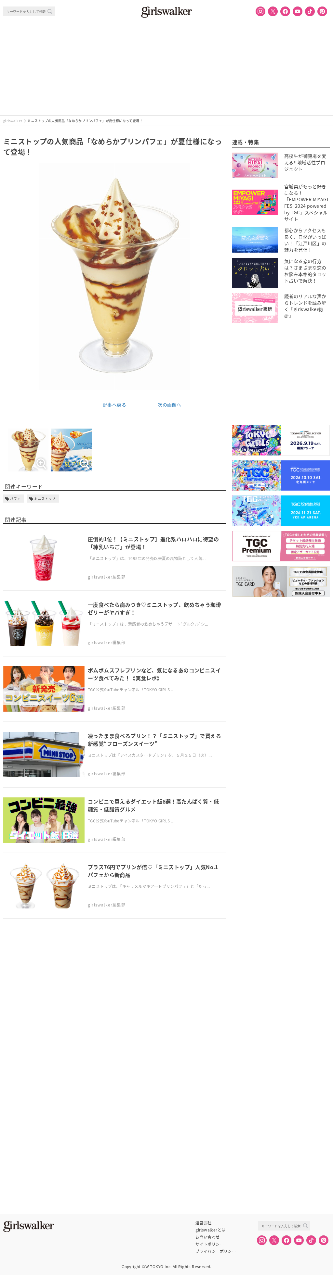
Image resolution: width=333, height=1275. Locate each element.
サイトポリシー (209, 1244)
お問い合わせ (207, 1237)
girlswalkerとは (210, 1230)
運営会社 (203, 1223)
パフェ (15, 498)
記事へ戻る (114, 404)
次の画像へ (169, 404)
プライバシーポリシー (215, 1251)
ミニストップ (45, 498)
